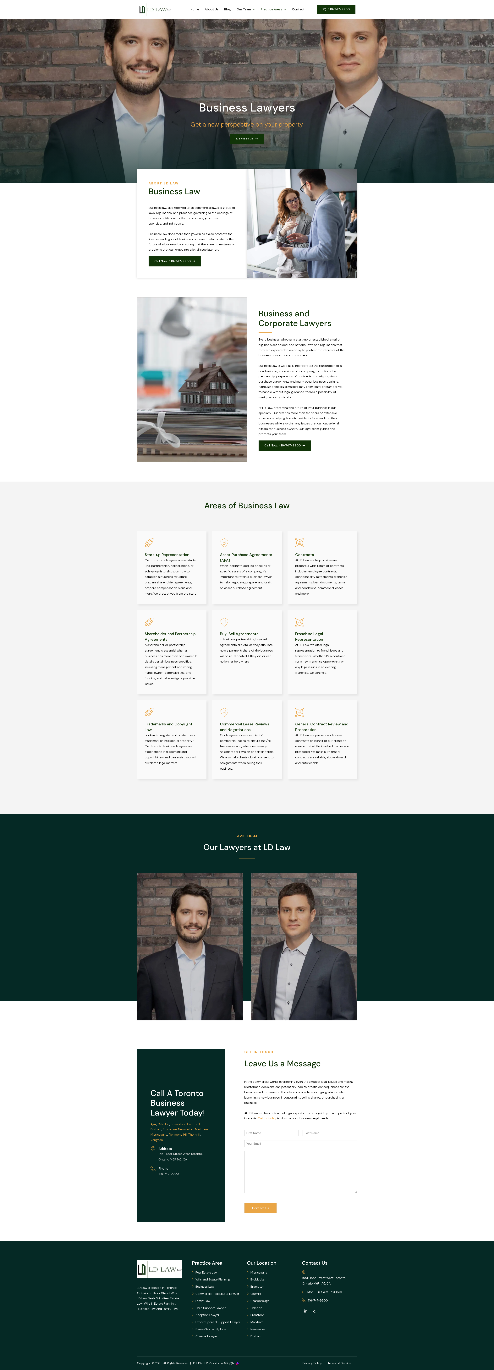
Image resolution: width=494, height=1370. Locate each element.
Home (194, 9)
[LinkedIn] (306, 1311)
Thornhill (194, 1135)
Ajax (153, 1124)
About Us (211, 9)
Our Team (244, 9)
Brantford (193, 1124)
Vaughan (157, 1140)
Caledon (163, 1124)
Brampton (178, 1124)
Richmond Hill (178, 1135)
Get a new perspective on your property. (247, 124)
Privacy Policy (312, 1363)
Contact (298, 9)
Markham (201, 1129)
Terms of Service (339, 1363)
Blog (227, 9)
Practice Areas (271, 9)
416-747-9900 (317, 1300)
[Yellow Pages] (314, 1311)
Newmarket (186, 1129)
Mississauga (159, 1135)
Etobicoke (170, 1129)
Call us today (267, 1118)
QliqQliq (229, 1363)
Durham (156, 1129)
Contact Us (260, 1208)
